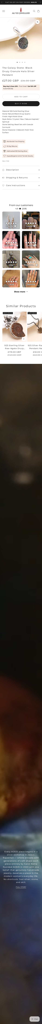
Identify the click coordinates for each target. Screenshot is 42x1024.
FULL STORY (21, 887)
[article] (11, 220)
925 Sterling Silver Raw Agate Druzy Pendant (14, 347)
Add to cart (21, 97)
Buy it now (21, 103)
